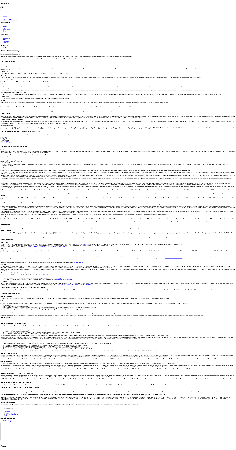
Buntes (4, 30)
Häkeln (4, 39)
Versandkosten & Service (10, 413)
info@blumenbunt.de (8, 141)
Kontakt (4, 31)
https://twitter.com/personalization (63, 275)
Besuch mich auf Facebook (8, 420)
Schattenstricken (6, 41)
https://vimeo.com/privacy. (78, 262)
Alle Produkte (5, 42)
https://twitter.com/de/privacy (47, 275)
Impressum (7, 411)
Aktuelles (5, 26)
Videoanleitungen (6, 29)
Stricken (4, 40)
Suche (1, 6)
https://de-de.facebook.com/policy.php (46, 274)
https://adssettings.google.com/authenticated (58, 246)
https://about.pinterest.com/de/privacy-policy (64, 279)
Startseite (4, 25)
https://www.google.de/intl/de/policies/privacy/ (174, 258)
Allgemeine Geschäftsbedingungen (12, 414)
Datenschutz (7, 415)
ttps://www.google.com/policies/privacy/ (9, 251)
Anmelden (5, 16)
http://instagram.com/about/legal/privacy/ (56, 278)
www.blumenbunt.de (8, 142)
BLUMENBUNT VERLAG (9, 20)
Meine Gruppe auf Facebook (8, 421)
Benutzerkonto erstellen (7, 17)
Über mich (7, 409)
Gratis (4, 28)
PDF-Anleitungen (6, 38)
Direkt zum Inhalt (3, 1)
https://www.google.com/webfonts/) (82, 244)
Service (4, 412)
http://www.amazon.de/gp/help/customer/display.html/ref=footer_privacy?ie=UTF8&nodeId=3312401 (75, 284)
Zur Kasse (5, 13)
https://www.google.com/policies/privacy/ (37, 246)
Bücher (4, 37)
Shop (4, 27)
